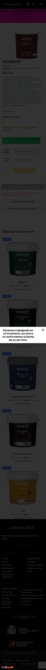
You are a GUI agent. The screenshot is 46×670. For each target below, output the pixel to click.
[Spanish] (11, 667)
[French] (6, 667)
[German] (8, 667)
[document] (23, 335)
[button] (43, 330)
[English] (3, 667)
